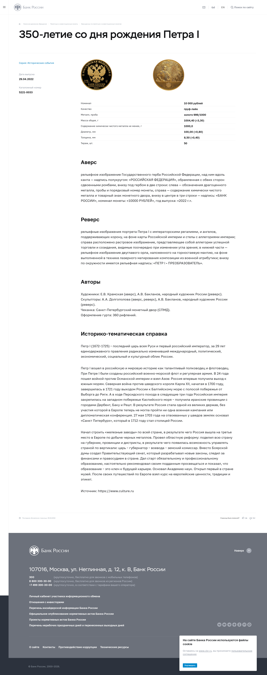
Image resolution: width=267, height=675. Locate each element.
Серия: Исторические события (36, 63)
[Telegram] (229, 625)
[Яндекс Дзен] (234, 625)
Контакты (49, 647)
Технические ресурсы (114, 647)
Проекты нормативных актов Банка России (57, 619)
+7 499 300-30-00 (40, 584)
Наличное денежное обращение (35, 24)
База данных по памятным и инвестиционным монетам (101, 24)
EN (223, 7)
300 (31, 577)
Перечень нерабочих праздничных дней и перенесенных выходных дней (76, 625)
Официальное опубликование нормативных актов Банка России (71, 613)
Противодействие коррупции (78, 647)
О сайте (34, 647)
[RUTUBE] (244, 625)
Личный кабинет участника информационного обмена (64, 596)
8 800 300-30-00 (40, 581)
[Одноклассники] (239, 625)
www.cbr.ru (205, 650)
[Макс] (249, 625)
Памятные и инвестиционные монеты (64, 24)
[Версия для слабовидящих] (213, 7)
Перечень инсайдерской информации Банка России (63, 607)
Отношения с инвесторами (46, 602)
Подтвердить (190, 665)
